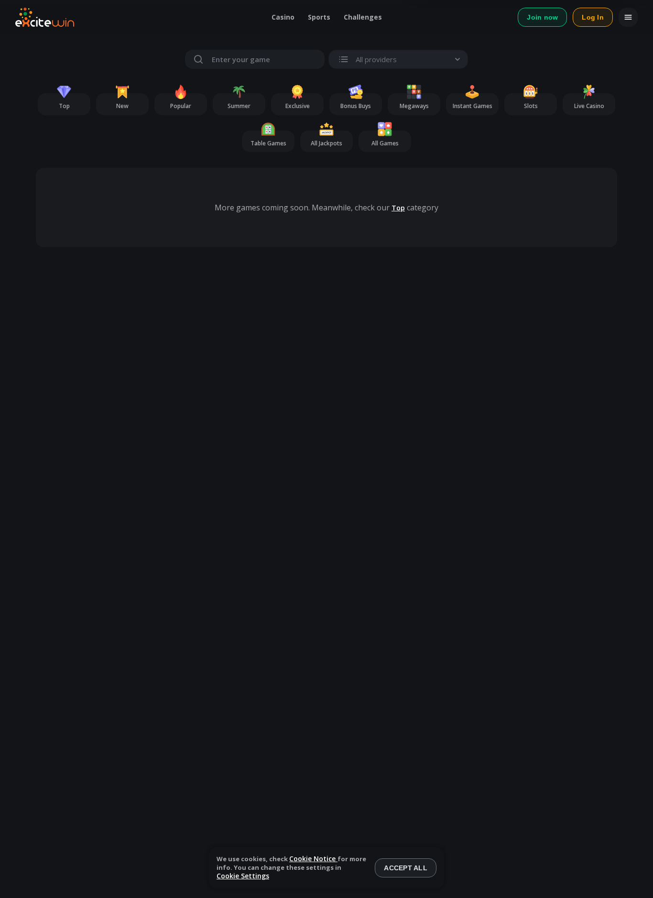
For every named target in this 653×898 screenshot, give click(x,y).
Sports (319, 17)
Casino (283, 17)
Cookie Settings (243, 876)
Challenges (363, 17)
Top (398, 207)
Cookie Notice (313, 858)
